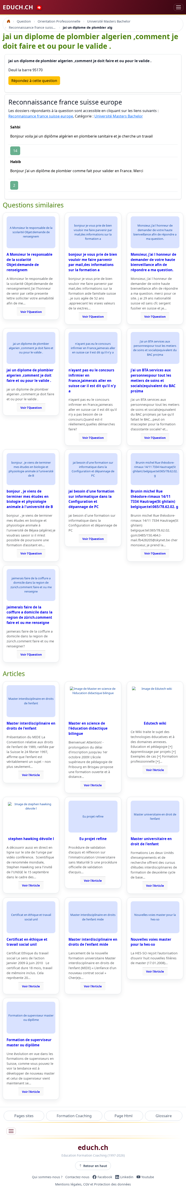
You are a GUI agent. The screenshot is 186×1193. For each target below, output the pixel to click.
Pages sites (24, 1115)
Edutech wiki (155, 723)
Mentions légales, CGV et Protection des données (93, 1184)
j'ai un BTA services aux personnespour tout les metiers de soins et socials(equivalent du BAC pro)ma (153, 380)
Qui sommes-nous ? (47, 1177)
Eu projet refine (93, 838)
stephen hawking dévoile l (31, 838)
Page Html (123, 1115)
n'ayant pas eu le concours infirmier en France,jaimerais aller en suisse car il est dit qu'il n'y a (92, 380)
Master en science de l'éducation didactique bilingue (88, 728)
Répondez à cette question (34, 80)
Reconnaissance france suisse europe (40, 116)
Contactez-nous (77, 1177)
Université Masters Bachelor (118, 116)
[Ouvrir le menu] (11, 1131)
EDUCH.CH (22, 7)
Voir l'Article (31, 775)
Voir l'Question (31, 312)
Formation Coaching (74, 1115)
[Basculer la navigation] (178, 7)
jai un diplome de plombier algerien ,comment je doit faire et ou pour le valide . (30, 375)
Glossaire (164, 1115)
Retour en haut (95, 1166)
